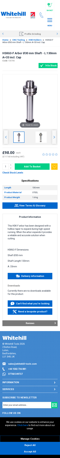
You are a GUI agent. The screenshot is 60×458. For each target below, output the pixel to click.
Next (57, 34)
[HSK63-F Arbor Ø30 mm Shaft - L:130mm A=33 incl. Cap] (18, 137)
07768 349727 (15, 374)
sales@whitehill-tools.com (22, 364)
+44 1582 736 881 (17, 369)
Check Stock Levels (12, 172)
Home (5, 40)
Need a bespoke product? (32, 311)
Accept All (30, 451)
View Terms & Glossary (32, 205)
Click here (22, 425)
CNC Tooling (18, 40)
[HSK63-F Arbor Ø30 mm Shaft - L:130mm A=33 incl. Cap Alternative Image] (41, 137)
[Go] (54, 405)
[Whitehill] (13, 13)
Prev (3, 34)
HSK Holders (35, 40)
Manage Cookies (30, 438)
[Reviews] (50, 154)
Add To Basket (32, 166)
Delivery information (32, 276)
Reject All (30, 445)
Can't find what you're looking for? (32, 304)
